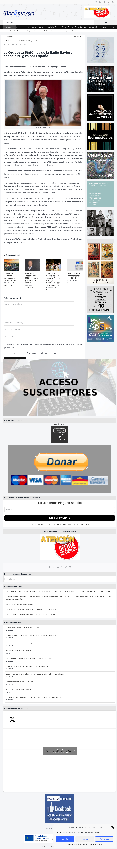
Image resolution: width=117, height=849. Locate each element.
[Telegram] (66, 567)
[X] (54, 567)
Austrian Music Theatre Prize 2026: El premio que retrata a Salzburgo (88, 591)
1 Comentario (30, 286)
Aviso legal (37, 847)
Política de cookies (73, 844)
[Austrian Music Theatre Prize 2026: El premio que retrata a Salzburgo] (32, 260)
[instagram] (100, 2)
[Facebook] (49, 567)
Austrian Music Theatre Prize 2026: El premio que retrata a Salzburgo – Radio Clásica (34, 591)
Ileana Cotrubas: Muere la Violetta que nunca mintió (38, 609)
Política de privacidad (87, 844)
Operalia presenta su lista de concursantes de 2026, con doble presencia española (33, 697)
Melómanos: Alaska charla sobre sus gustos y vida (23, 643)
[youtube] (104, 2)
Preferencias (104, 839)
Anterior (9, 36)
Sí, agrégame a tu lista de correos (41, 353)
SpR (7, 41)
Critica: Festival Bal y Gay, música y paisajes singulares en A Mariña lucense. (71, 27)
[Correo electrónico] (70, 567)
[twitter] (96, 2)
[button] (112, 828)
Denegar (84, 839)
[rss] (113, 2)
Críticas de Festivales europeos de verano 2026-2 (22, 627)
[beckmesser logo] (19, 8)
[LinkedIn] (58, 567)
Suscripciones (60, 424)
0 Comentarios (9, 284)
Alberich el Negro (11, 614)
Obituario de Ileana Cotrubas (23, 604)
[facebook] (92, 2)
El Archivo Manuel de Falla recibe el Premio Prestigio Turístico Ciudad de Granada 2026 (35, 674)
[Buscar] (106, 22)
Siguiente (77, 36)
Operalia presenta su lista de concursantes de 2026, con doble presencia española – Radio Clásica (38, 596)
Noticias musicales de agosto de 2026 (18, 651)
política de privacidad (63, 524)
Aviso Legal (98, 844)
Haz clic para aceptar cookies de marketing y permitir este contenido (59, 751)
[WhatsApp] (62, 567)
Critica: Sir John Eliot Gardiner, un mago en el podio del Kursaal (27, 666)
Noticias (38, 41)
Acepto (65, 839)
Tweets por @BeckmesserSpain (59, 751)
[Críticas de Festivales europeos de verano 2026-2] (11, 260)
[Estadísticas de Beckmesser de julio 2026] (75, 260)
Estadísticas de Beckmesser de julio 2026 (19, 682)
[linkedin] (108, 2)
